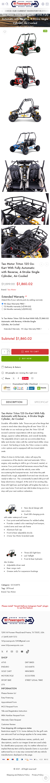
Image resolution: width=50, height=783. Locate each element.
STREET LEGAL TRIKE (34, 680)
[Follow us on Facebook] (7, 651)
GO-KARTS (29, 26)
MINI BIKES (29, 671)
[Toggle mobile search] (6, 4)
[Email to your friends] (32, 378)
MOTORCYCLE (7, 675)
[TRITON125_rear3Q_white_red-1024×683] (25, 77)
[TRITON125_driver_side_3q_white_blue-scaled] (25, 143)
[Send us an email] (12, 651)
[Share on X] (14, 378)
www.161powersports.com (12, 645)
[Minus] (8, 353)
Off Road (10, 588)
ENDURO (5, 666)
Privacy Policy (37, 774)
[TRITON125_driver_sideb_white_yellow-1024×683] (25, 110)
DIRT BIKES (29, 662)
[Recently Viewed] (46, 778)
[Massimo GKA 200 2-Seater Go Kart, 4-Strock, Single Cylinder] (41, 264)
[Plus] (8, 350)
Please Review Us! (8, 693)
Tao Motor (11, 289)
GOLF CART (6, 671)
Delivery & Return (12, 367)
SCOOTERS (30, 675)
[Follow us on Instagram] (17, 651)
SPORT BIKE (6, 680)
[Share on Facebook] (18, 378)
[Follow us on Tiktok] (27, 651)
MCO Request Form (9, 706)
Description (14, 402)
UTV (3, 684)
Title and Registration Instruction (14, 711)
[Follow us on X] (2, 651)
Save (26, 378)
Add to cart (32, 351)
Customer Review (8, 724)
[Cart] (47, 4)
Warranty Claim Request (11, 719)
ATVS (3, 662)
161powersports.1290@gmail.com (15, 641)
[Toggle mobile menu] (3, 4)
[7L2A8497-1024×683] (25, 209)
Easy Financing (7, 697)
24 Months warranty (18, 309)
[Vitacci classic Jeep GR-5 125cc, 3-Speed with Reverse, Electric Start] (47, 264)
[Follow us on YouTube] (22, 651)
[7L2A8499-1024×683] (25, 176)
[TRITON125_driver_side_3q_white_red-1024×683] (25, 44)
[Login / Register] (43, 4)
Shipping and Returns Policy (18, 774)
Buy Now (27, 358)
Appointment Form (9, 702)
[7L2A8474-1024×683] (25, 242)
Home (19, 26)
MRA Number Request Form (13, 715)
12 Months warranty (17, 306)
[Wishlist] (5, 32)
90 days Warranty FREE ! (14, 303)
